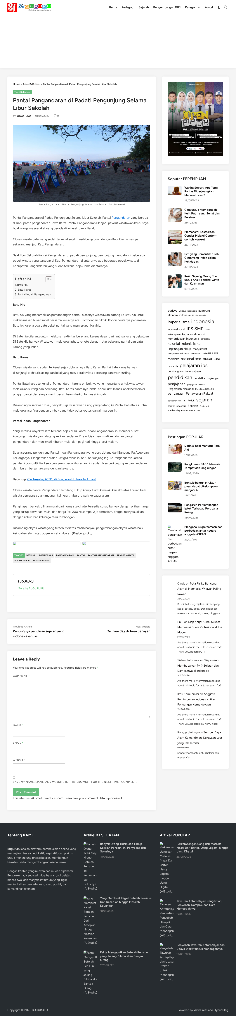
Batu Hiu (22, 285)
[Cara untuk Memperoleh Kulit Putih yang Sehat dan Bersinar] (175, 210)
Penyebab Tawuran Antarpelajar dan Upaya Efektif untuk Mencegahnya (200, 946)
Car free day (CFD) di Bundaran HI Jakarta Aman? (61, 479)
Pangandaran (121, 217)
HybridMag (221, 1010)
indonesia (202, 321)
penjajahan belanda (196, 384)
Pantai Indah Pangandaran (34, 294)
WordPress (200, 1010)
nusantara (211, 358)
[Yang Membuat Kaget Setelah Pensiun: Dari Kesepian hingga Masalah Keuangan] (90, 898)
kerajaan (205, 338)
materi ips (195, 353)
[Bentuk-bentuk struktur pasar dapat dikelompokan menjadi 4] (175, 483)
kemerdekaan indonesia (183, 338)
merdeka (173, 359)
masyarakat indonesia (178, 353)
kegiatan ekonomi (193, 334)
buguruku (204, 310)
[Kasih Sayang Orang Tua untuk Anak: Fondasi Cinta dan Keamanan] (175, 276)
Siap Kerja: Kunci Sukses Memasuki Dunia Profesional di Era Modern (199, 627)
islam (207, 329)
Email (18, 742)
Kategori (191, 7)
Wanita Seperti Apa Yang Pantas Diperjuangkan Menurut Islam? (201, 191)
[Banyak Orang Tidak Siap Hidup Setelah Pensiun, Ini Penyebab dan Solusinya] (90, 844)
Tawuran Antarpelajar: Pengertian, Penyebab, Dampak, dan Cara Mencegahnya (199, 904)
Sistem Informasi (188, 660)
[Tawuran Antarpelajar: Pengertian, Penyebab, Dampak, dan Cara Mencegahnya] (167, 901)
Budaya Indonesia (188, 310)
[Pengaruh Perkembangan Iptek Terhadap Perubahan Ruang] (175, 505)
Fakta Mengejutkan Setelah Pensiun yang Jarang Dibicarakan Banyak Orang (124, 956)
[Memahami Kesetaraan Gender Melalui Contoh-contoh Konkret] (175, 232)
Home (16, 84)
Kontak (209, 7)
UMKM (192, 410)
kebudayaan (174, 334)
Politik (191, 400)
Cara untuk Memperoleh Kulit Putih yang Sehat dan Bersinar (202, 213)
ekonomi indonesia (179, 315)
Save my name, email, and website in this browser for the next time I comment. (75, 781)
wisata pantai (41, 560)
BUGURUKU (23, 115)
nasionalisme (191, 359)
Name (18, 725)
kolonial (174, 343)
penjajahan (176, 384)
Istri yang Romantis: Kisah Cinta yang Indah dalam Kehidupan (201, 257)
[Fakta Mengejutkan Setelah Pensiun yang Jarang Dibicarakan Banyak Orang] (90, 952)
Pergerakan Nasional (181, 389)
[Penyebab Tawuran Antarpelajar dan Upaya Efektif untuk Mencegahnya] (167, 945)
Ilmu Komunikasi (188, 694)
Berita (113, 7)
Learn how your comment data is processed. (93, 798)
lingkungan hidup (179, 349)
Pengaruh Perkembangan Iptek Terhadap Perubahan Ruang (201, 508)
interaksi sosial (176, 329)
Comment (21, 675)
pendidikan (180, 377)
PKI (184, 400)
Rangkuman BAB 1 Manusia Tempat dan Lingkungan (202, 466)
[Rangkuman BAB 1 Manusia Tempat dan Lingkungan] (175, 464)
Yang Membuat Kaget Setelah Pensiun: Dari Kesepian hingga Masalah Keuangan (126, 901)
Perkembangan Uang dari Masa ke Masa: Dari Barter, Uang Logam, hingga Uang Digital (202, 847)
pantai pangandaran (101, 555)
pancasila (173, 366)
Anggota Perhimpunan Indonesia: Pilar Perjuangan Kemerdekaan (196, 699)
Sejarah (144, 7)
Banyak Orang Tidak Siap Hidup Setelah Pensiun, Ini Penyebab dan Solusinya (123, 847)
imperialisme (179, 322)
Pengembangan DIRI (167, 7)
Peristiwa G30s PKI (204, 389)
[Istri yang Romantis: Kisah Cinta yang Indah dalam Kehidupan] (175, 254)
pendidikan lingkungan (206, 378)
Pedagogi (128, 7)
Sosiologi (204, 406)
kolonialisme (190, 343)
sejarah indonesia (177, 406)
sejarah (204, 400)
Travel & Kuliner (31, 84)
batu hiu (31, 555)
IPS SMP (195, 328)
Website (19, 760)
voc (199, 410)
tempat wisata (125, 555)
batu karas (46, 555)
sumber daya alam (178, 410)
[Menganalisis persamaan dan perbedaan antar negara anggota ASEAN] (175, 527)
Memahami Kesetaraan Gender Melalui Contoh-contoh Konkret (200, 235)
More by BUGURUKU (31, 588)
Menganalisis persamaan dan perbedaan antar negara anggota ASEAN (203, 530)
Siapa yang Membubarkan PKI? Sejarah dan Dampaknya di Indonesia (198, 665)
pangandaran (65, 555)
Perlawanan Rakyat (199, 393)
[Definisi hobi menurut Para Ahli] (175, 446)
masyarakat (200, 349)
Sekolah (193, 406)
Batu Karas (24, 289)
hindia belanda (199, 315)
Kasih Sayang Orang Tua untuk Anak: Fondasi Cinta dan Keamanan (201, 279)
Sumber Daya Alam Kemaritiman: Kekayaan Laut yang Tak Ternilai (199, 738)
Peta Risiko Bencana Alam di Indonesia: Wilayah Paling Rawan (199, 589)
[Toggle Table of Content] (47, 279)
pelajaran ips (194, 365)
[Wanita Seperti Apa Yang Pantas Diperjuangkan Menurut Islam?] (175, 188)
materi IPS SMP (210, 353)
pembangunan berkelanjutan (184, 371)
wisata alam (22, 560)
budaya (172, 310)
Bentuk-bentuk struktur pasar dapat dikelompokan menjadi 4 (201, 486)
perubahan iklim (174, 401)
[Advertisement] (118, 42)
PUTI (180, 622)
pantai (81, 555)
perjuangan (176, 393)
